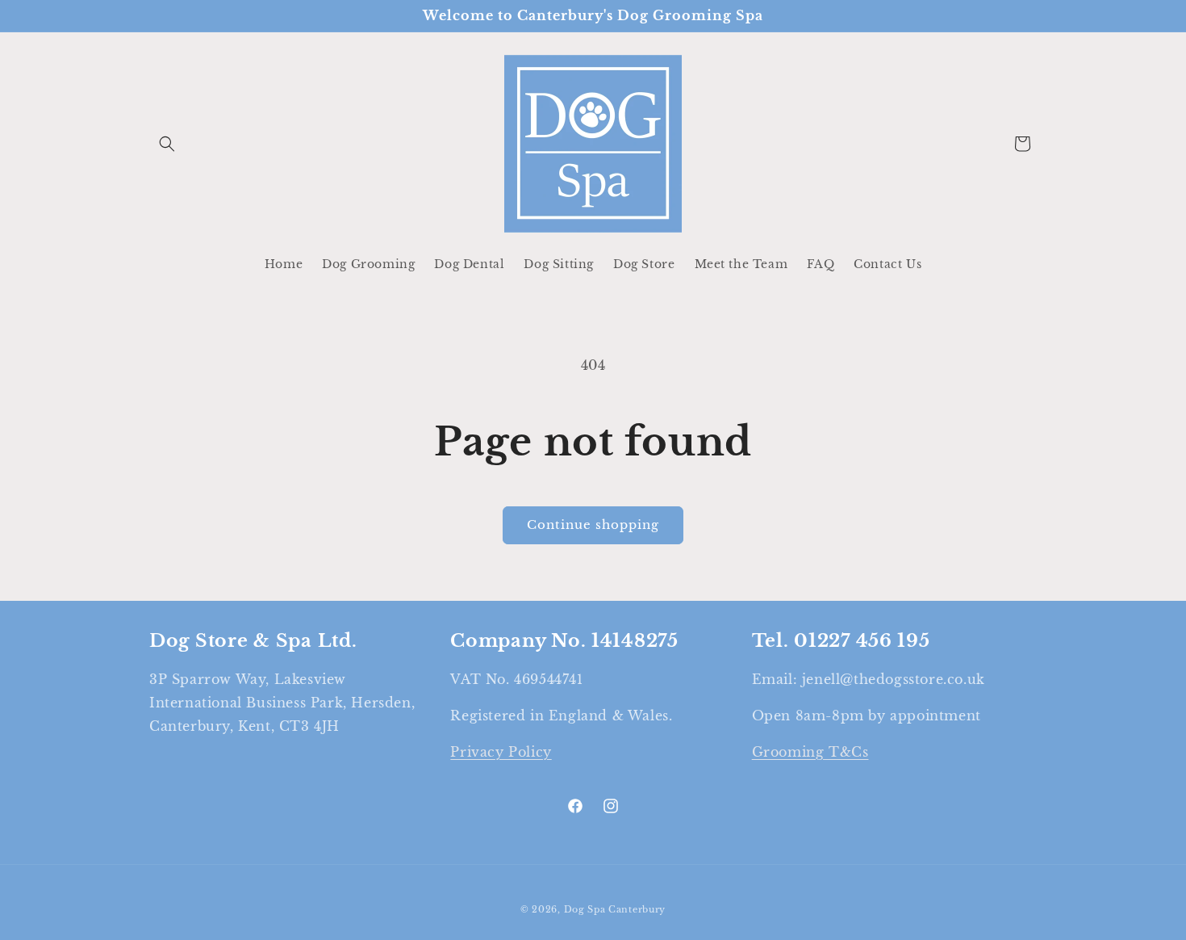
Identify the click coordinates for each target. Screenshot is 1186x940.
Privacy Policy (500, 752)
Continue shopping (593, 524)
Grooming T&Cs (810, 752)
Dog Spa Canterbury (615, 909)
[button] (167, 144)
